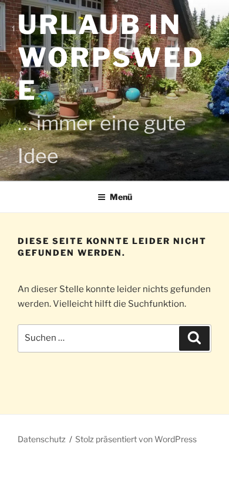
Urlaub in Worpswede (111, 57)
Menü (121, 197)
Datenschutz (42, 439)
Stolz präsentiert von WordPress (136, 439)
